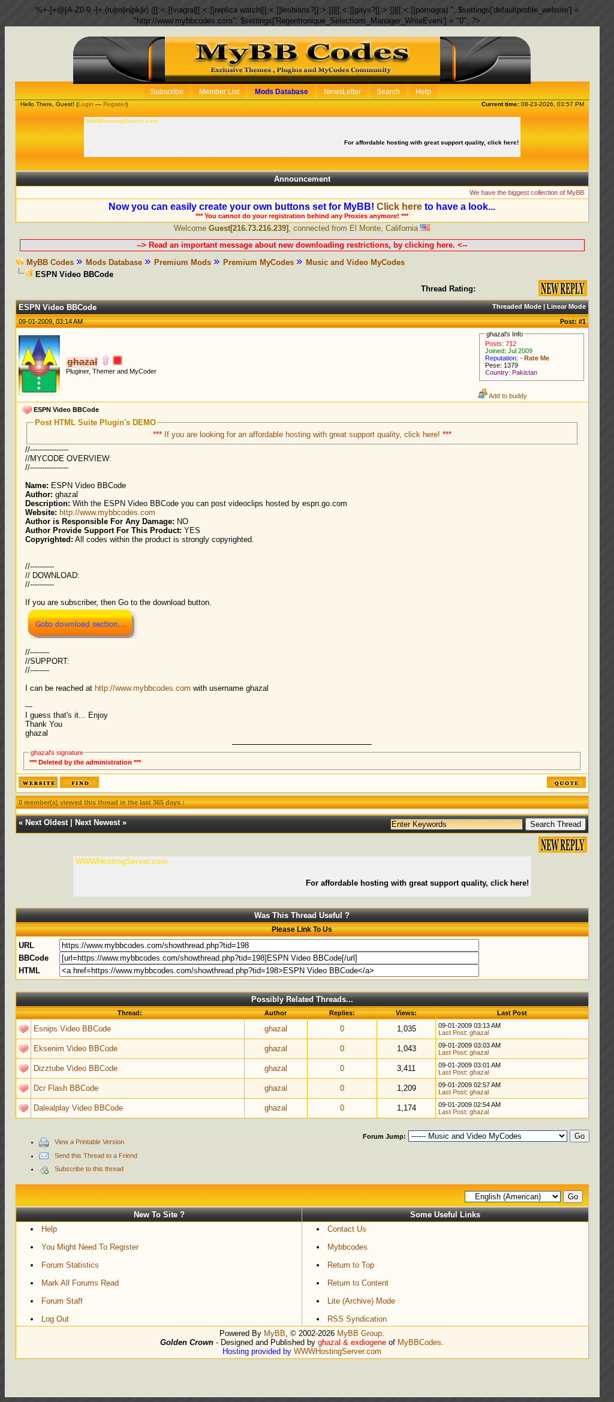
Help (49, 1229)
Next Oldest (46, 822)
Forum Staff (62, 1300)
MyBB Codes (50, 262)
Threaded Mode (516, 306)
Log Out (55, 1318)
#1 (582, 321)
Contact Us (346, 1229)
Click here (399, 206)
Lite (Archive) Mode (361, 1300)
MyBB (274, 1333)
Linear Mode (566, 306)
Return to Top (350, 1264)
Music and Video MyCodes (355, 262)
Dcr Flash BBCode (66, 1088)
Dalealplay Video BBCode (78, 1107)
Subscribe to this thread (89, 1168)
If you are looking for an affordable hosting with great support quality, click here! (303, 434)
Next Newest (97, 822)
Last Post (452, 1032)
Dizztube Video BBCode (76, 1068)
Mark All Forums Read (80, 1282)
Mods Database (114, 262)
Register (114, 104)
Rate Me (536, 358)
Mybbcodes (347, 1246)
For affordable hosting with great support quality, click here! (432, 142)
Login (86, 104)
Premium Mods (182, 262)
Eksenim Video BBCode (76, 1048)
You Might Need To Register (90, 1246)
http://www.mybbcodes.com (107, 512)
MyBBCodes (419, 1342)
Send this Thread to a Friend (96, 1155)
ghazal (275, 1028)
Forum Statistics (70, 1264)
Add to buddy (507, 395)
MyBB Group (359, 1333)
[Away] (117, 362)
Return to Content (358, 1282)
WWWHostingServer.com (337, 1351)
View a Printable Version (89, 1141)
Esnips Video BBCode (72, 1028)
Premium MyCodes (258, 262)
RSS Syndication (357, 1318)
